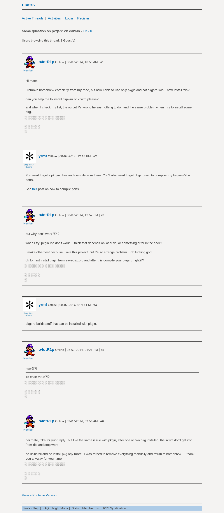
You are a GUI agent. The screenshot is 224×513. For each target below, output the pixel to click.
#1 (102, 62)
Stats (75, 508)
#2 (95, 156)
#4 (95, 305)
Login (69, 18)
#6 (102, 421)
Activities (54, 18)
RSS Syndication (114, 508)
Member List (91, 508)
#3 (102, 215)
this (34, 189)
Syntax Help (31, 508)
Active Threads (33, 18)
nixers (28, 4)
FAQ (46, 508)
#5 (102, 349)
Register (83, 18)
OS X (87, 31)
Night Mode (60, 508)
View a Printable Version (39, 495)
